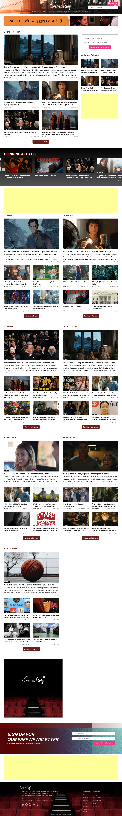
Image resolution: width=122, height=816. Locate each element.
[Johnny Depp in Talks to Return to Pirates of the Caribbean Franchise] (17, 272)
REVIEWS (10, 326)
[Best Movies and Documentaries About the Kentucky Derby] (46, 605)
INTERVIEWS (71, 326)
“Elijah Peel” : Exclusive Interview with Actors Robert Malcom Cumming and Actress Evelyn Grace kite (75, 395)
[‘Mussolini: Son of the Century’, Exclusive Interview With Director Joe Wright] (105, 519)
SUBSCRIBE (113, 3)
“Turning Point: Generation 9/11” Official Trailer (103, 307)
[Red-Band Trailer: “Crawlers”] (18, 166)
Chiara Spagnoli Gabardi (39, 422)
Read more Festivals (31, 538)
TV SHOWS (70, 437)
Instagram (93, 3)
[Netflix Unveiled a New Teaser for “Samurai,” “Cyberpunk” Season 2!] (21, 90)
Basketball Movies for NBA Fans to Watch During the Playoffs (29, 585)
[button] (118, 169)
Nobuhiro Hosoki (8, 77)
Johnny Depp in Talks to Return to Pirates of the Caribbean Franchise (15, 283)
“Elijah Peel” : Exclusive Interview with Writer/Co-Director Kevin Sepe (79, 178)
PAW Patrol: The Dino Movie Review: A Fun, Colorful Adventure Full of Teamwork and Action (17, 420)
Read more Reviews (31, 427)
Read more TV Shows (91, 538)
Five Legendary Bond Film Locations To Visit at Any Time (45, 641)
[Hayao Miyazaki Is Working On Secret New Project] (46, 272)
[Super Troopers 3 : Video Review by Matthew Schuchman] (46, 383)
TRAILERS (70, 215)
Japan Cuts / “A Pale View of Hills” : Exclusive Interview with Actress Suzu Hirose (105, 420)
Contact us (96, 806)
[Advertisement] (99, 106)
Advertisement (97, 800)
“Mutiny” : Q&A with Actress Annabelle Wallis (105, 283)
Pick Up (44, 99)
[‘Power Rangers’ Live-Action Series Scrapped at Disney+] (17, 297)
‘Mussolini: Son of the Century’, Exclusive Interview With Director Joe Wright (104, 531)
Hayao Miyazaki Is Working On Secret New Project (45, 283)
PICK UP (13, 32)
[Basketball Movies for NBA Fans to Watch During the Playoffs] (31, 567)
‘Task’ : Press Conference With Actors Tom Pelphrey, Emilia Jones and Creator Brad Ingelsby (76, 531)
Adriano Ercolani (67, 508)
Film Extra (86, 11)
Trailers (59, 11)
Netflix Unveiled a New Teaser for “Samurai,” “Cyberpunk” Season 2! (19, 104)
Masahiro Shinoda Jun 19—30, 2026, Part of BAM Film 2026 (15, 530)
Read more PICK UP (40, 142)
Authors (95, 803)
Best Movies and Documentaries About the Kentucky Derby (46, 616)
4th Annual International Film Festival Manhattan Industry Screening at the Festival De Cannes (16, 617)
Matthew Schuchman (38, 397)
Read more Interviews (90, 427)
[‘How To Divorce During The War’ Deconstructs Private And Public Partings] (46, 408)
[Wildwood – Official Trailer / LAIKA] (76, 272)
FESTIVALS (11, 437)
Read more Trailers (90, 316)
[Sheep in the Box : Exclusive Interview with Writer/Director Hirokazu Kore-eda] (105, 383)
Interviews (42, 11)
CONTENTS (96, 792)
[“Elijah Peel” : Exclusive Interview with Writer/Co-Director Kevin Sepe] (80, 166)
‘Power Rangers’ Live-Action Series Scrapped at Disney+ (16, 307)
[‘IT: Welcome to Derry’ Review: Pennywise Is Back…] (76, 494)
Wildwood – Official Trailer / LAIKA (74, 282)
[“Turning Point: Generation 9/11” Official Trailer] (105, 297)
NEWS (9, 215)
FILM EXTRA (12, 548)
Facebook (89, 3)
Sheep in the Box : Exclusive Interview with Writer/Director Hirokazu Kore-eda (104, 395)
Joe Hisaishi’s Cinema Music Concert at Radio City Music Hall (20, 133)
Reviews (51, 11)
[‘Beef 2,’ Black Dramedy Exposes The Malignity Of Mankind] (90, 456)
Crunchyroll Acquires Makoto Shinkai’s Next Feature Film (46, 307)
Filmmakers (69, 172)
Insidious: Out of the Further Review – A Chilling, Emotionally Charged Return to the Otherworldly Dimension (58, 134)
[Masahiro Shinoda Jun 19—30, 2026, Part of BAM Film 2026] (17, 519)
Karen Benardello (46, 137)
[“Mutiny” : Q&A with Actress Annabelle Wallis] (105, 272)
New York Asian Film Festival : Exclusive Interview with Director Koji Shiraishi (75, 420)
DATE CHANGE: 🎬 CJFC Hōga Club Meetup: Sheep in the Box (15, 505)
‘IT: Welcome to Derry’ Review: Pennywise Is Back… (73, 505)
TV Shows (77, 11)
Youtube (100, 3)
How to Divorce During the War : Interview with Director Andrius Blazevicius (34, 67)
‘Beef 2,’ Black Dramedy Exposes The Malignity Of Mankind (86, 474)
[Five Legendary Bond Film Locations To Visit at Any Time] (46, 630)
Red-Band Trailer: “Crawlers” (15, 176)
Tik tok (104, 3)
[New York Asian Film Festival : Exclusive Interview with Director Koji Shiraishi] (76, 408)
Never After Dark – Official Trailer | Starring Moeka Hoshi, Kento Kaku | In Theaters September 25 (59, 104)
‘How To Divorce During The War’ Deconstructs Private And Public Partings (44, 420)
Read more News (31, 316)
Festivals (67, 11)
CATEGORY (87, 792)
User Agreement (97, 795)
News (34, 11)
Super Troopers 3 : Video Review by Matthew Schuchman (45, 394)
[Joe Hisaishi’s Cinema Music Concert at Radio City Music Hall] (21, 120)
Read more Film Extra (31, 649)
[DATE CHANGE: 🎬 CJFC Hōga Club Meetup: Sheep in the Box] (17, 494)
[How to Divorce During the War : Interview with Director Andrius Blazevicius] (41, 50)
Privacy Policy (96, 797)
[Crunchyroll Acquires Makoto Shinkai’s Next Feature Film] (46, 297)
